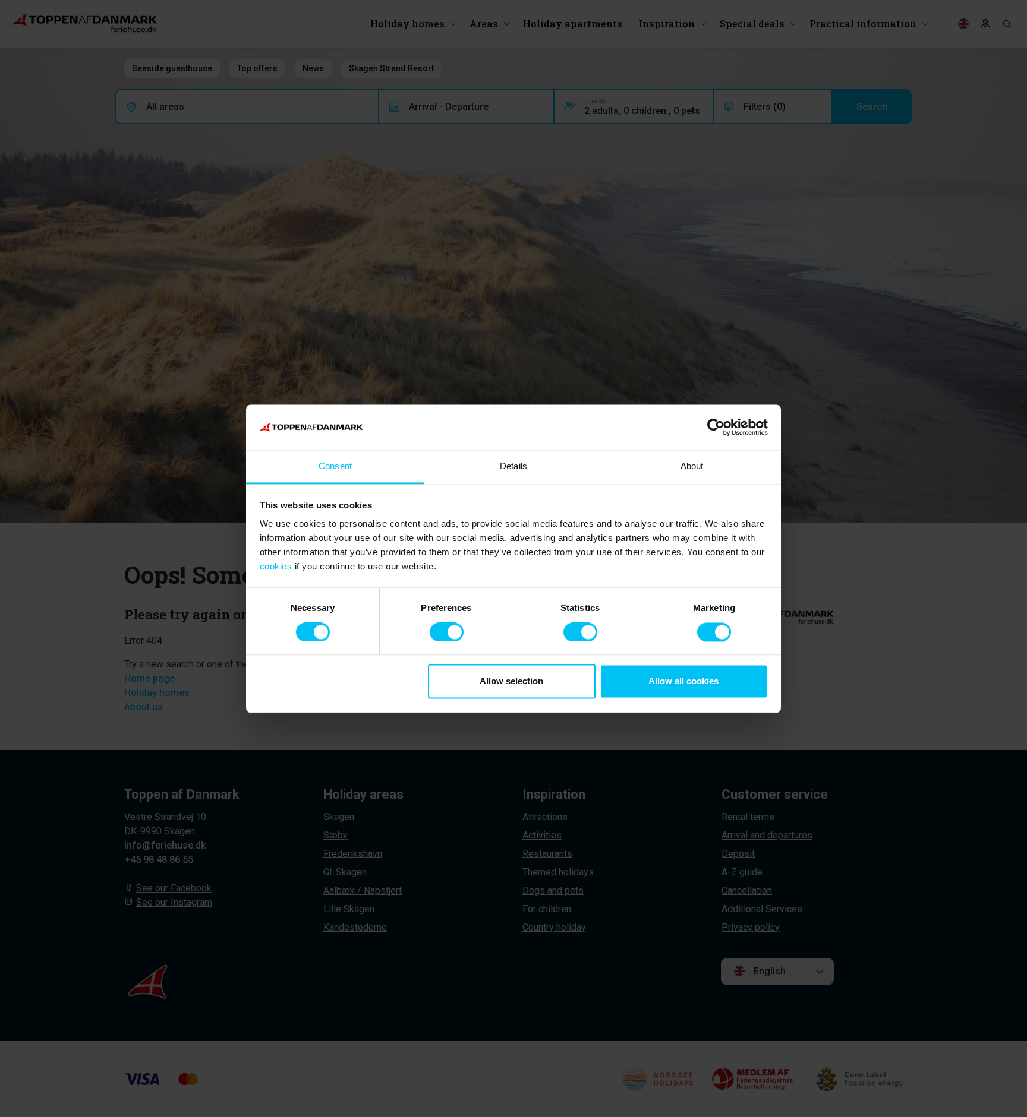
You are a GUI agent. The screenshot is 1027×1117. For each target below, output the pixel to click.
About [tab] (692, 466)
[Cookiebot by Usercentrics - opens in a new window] (716, 427)
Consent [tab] (335, 466)
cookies (276, 567)
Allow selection (511, 681)
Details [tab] (513, 466)
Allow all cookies (683, 681)
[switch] (447, 631)
